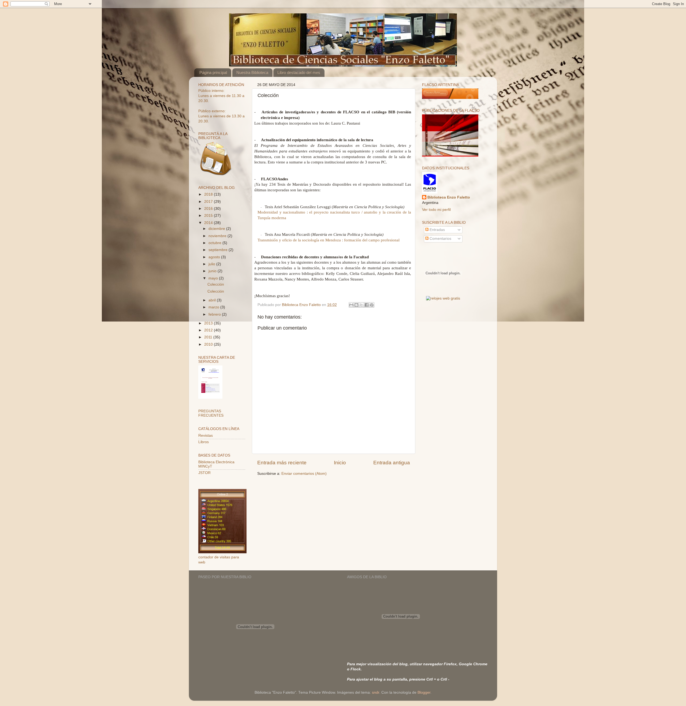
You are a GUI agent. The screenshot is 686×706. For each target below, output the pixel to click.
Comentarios (439, 239)
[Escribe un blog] (356, 305)
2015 (209, 216)
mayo (213, 278)
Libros (203, 442)
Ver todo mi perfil (436, 210)
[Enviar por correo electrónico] (351, 305)
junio (213, 271)
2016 (209, 209)
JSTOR (204, 473)
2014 (209, 223)
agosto (214, 257)
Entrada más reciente (282, 462)
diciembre (217, 229)
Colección (215, 284)
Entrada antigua (391, 462)
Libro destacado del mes (298, 72)
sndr (375, 692)
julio (212, 264)
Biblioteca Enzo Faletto (448, 197)
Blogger (423, 692)
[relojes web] (443, 292)
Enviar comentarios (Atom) (304, 474)
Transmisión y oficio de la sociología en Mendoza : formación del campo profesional (329, 240)
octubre (215, 243)
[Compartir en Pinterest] (371, 305)
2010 (209, 344)
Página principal (213, 72)
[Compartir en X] (361, 305)
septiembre (218, 250)
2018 (209, 194)
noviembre (218, 236)
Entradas (436, 230)
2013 (209, 323)
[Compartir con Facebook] (366, 305)
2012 (209, 330)
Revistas (205, 436)
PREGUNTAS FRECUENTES (210, 413)
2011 (208, 337)
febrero (215, 314)
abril (212, 300)
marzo (214, 307)
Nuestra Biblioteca (252, 72)
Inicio (340, 462)
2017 (209, 202)
